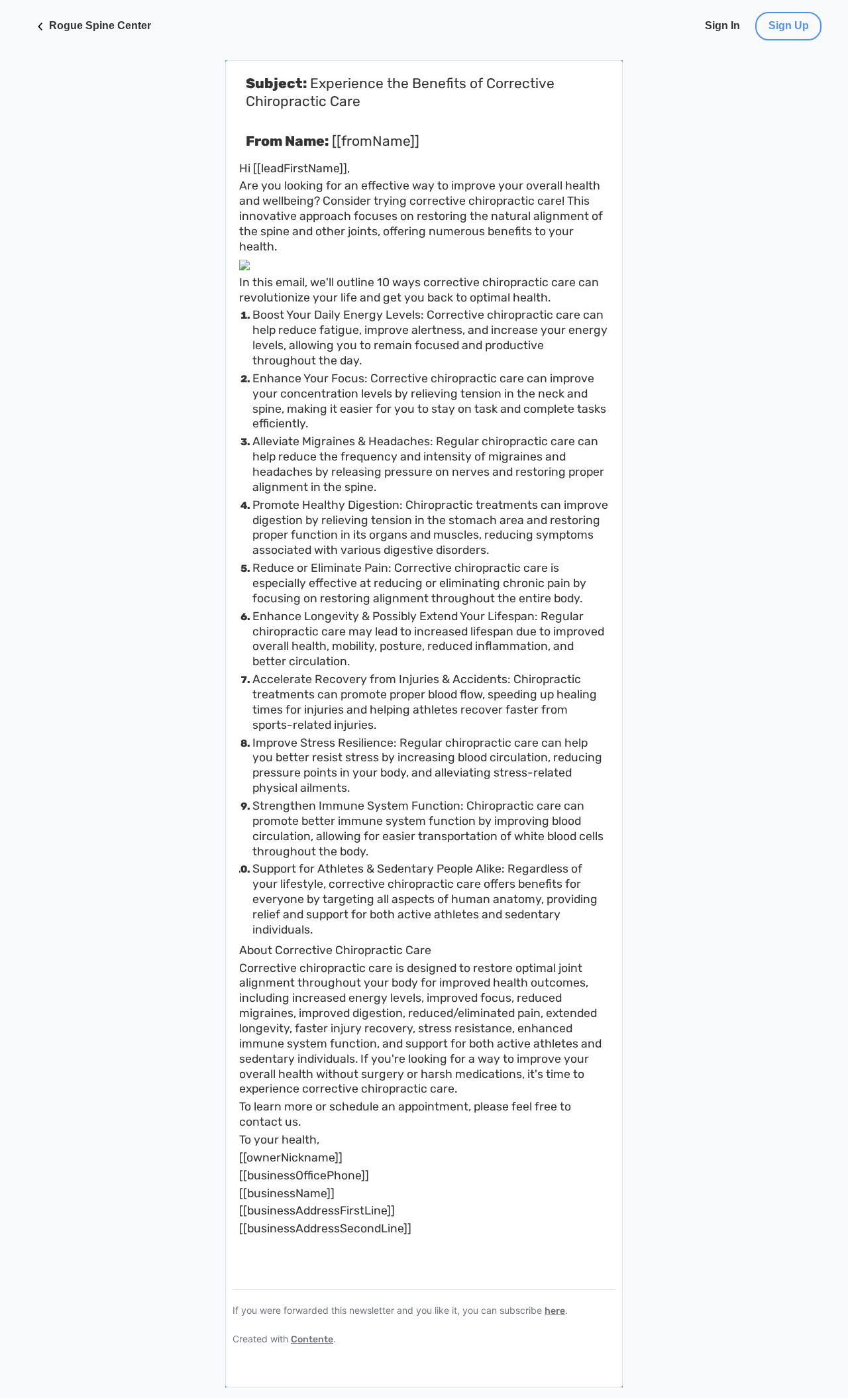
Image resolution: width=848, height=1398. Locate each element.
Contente (312, 1339)
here (555, 1311)
